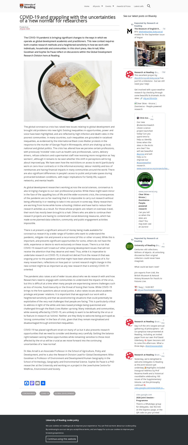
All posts (96, 6)
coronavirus (28, 393)
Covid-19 (45, 393)
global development (64, 393)
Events (108, 6)
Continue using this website (61, 439)
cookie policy (130, 425)
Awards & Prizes (124, 6)
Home (86, 6)
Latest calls (139, 6)
